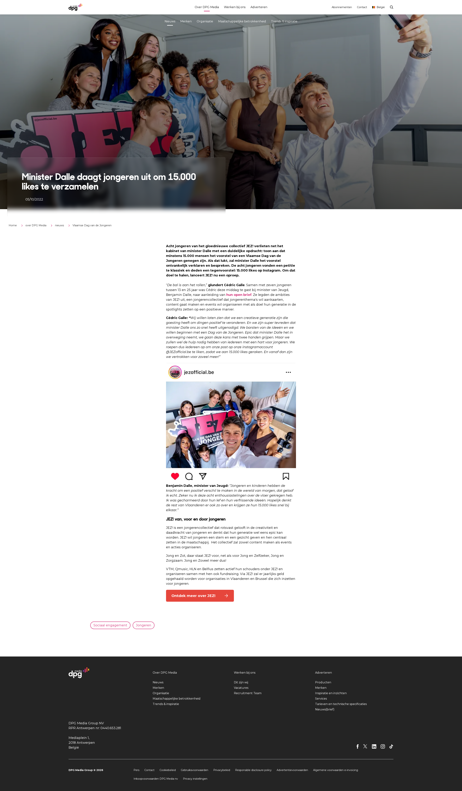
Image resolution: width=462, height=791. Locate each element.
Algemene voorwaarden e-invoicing (335, 770)
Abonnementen (342, 7)
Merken (186, 21)
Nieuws (170, 21)
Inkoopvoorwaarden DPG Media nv (156, 778)
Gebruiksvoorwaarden (194, 770)
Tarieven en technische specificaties (341, 704)
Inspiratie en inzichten (331, 693)
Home (13, 225)
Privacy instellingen (195, 778)
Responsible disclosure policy (253, 770)
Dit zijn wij (241, 682)
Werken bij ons (234, 7)
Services (321, 698)
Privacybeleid (221, 770)
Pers (136, 770)
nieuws (59, 225)
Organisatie (205, 21)
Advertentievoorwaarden (292, 770)
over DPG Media (35, 225)
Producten (323, 682)
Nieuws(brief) (324, 709)
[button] (200, 596)
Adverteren (258, 7)
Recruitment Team (247, 693)
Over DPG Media (207, 7)
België (381, 7)
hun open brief (239, 295)
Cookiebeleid (168, 770)
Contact (362, 7)
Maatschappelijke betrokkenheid (242, 21)
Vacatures (241, 687)
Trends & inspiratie (284, 21)
